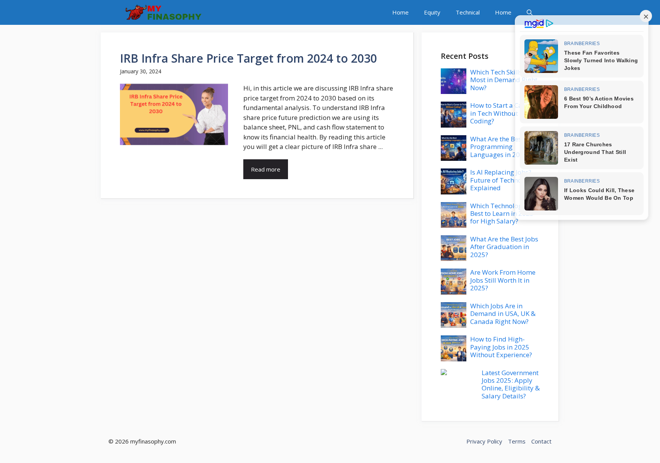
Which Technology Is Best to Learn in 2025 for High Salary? (502, 213)
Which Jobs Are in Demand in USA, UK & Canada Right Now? (502, 313)
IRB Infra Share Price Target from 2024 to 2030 (248, 58)
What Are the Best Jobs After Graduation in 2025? (504, 247)
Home (400, 12)
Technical (468, 12)
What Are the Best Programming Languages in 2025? (500, 146)
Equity (432, 12)
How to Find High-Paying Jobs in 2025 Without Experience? (501, 347)
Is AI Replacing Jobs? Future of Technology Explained (502, 180)
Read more (265, 169)
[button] (529, 12)
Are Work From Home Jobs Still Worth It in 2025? (502, 280)
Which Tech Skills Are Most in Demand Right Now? (503, 80)
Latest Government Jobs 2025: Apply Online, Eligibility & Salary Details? (511, 384)
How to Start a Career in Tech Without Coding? (502, 113)
